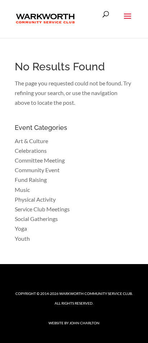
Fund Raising (31, 179)
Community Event (37, 169)
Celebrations (31, 150)
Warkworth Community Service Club (95, 293)
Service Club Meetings (42, 209)
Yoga (21, 228)
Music (22, 189)
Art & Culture (31, 140)
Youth (22, 238)
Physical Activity (35, 199)
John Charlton (84, 323)
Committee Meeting (40, 160)
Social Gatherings (36, 218)
